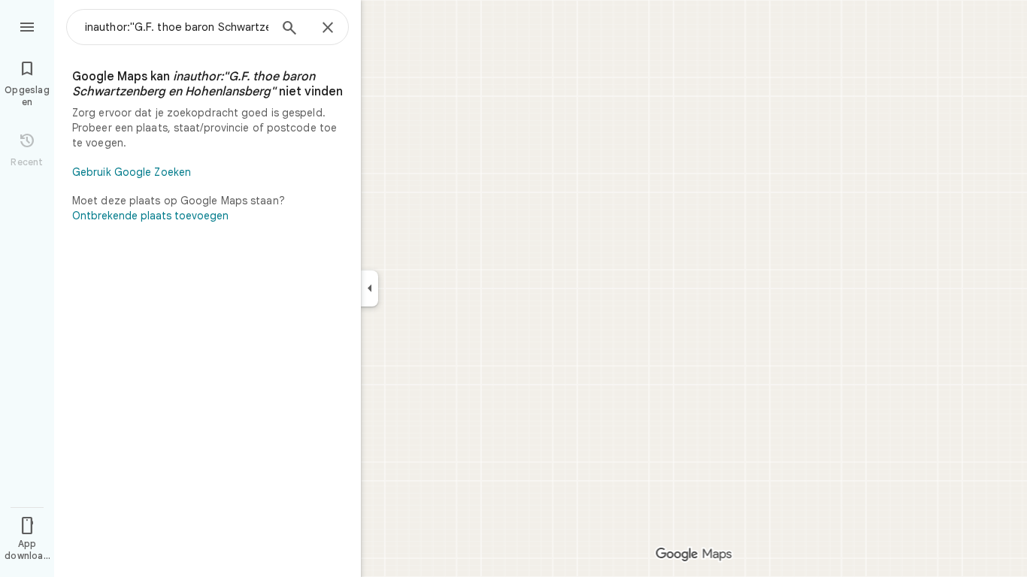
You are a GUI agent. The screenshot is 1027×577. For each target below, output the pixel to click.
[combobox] (176, 27)
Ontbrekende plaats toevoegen (150, 215)
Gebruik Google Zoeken (131, 172)
